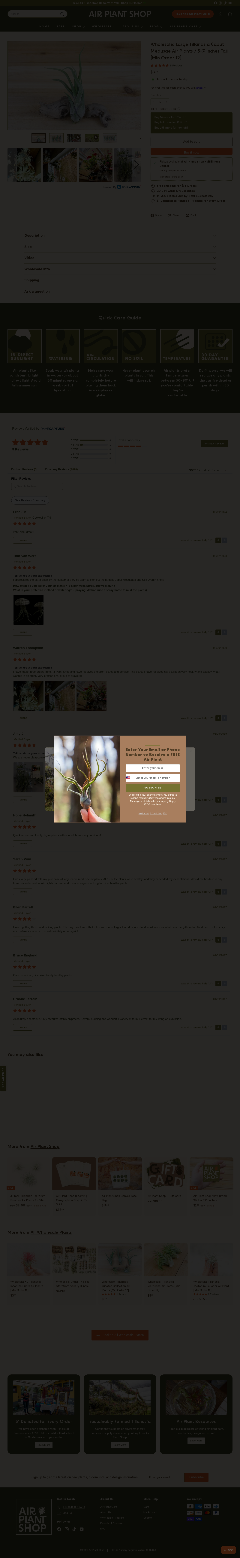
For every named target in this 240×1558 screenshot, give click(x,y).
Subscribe (152, 787)
